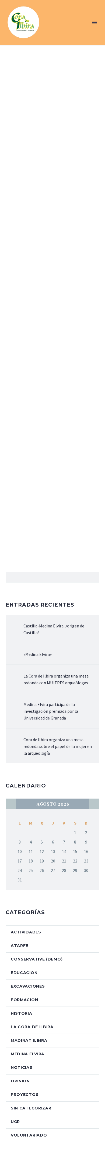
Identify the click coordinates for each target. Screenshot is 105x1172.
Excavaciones (28, 986)
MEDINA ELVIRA (27, 1053)
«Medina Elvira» (37, 654)
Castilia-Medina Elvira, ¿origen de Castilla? (53, 629)
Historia (21, 1013)
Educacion (24, 972)
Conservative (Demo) (36, 959)
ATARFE (19, 945)
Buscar (93, 577)
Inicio (55, 30)
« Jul (11, 804)
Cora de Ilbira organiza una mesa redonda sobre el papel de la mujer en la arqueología (57, 746)
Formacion (24, 999)
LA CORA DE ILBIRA (32, 1026)
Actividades (26, 932)
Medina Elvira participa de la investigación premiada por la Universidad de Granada (50, 711)
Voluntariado (29, 1135)
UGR (15, 1121)
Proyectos (24, 1094)
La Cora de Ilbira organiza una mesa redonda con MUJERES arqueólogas (56, 679)
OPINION (20, 1081)
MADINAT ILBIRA (29, 1040)
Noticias (22, 1067)
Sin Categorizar (31, 1108)
